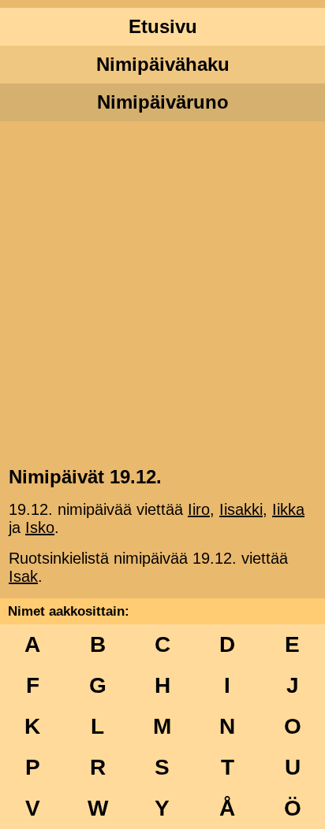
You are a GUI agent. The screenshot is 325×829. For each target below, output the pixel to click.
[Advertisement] (162, 292)
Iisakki (241, 509)
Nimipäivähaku (163, 64)
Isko (39, 527)
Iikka (288, 509)
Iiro (199, 509)
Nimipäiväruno (163, 102)
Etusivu (163, 26)
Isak (23, 576)
